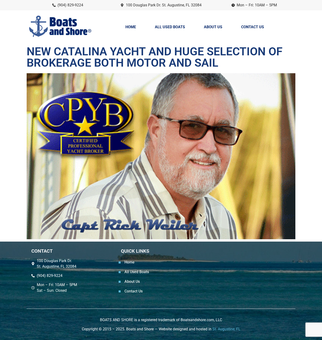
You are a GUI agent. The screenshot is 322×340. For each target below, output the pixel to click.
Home (130, 27)
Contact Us (252, 27)
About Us (213, 27)
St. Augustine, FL (226, 329)
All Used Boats (170, 27)
